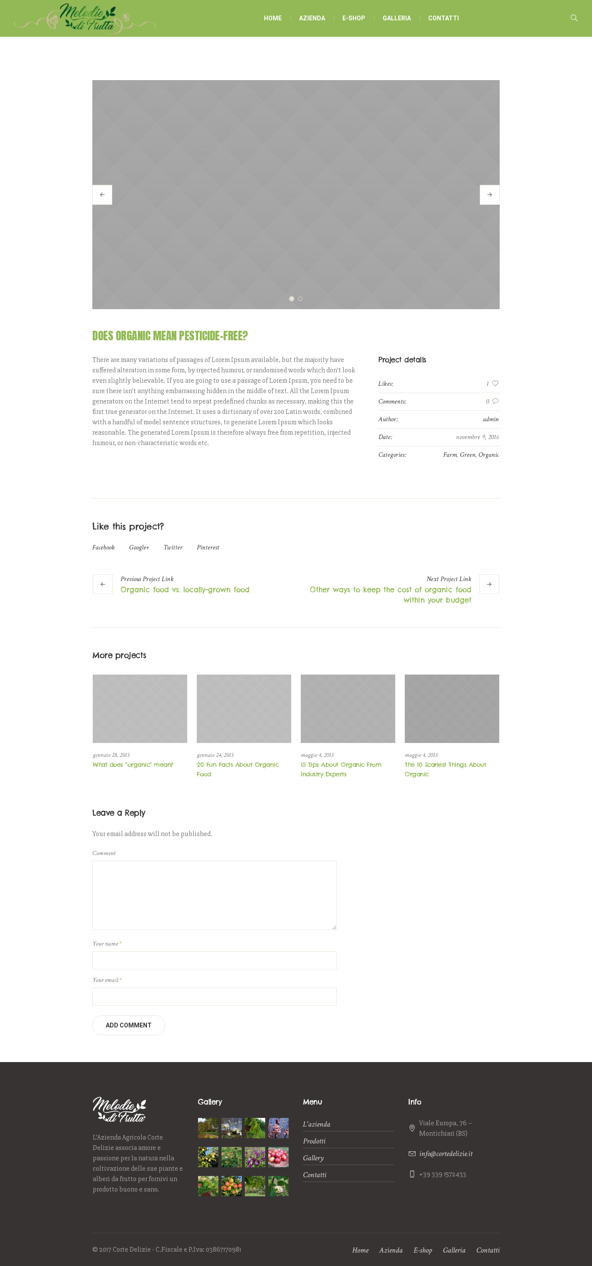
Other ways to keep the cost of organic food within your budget (391, 594)
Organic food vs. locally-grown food (185, 589)
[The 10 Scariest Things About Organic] (452, 709)
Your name (106, 944)
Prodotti (314, 1141)
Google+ (139, 547)
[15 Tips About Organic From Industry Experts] (348, 709)
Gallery (313, 1158)
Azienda (391, 1250)
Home (360, 1250)
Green (467, 454)
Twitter (172, 547)
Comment (103, 853)
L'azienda (316, 1124)
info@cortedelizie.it (445, 1154)
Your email (107, 980)
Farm (450, 454)
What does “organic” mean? (133, 765)
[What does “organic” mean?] (140, 709)
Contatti (314, 1175)
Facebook (103, 547)
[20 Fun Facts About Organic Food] (244, 709)
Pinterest (208, 547)
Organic (488, 454)
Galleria (454, 1250)
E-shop (422, 1250)
